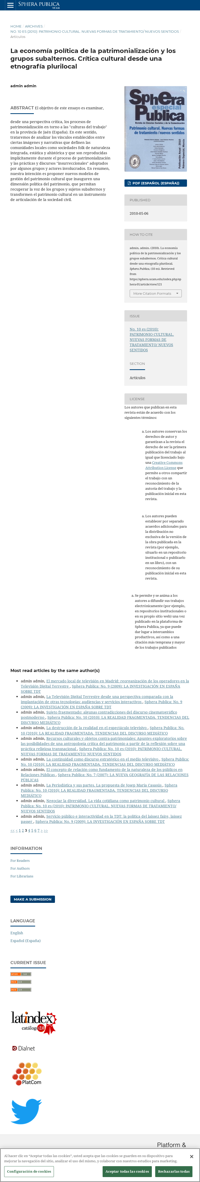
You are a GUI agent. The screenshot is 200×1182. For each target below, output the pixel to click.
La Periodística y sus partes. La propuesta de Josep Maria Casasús (104, 785)
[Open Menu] (10, 5)
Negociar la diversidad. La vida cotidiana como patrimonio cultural (105, 800)
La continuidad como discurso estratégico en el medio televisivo (102, 759)
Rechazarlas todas (174, 1171)
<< (12, 830)
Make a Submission (33, 899)
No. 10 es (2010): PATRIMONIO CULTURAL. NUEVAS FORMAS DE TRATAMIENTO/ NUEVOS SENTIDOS (94, 31)
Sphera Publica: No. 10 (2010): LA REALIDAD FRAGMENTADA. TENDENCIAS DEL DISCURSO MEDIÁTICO (102, 730)
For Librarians (21, 876)
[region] (100, 1165)
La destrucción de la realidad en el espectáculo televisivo (97, 727)
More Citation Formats (152, 293)
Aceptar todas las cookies (127, 1171)
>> (46, 830)
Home (16, 26)
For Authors (20, 868)
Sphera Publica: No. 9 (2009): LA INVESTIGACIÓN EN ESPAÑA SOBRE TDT (101, 704)
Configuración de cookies (29, 1171)
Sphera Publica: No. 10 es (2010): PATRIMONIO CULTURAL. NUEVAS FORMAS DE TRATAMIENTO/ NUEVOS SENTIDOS (101, 751)
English (16, 932)
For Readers (20, 860)
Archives (34, 26)
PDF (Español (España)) (155, 183)
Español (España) (25, 940)
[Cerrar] (191, 1156)
